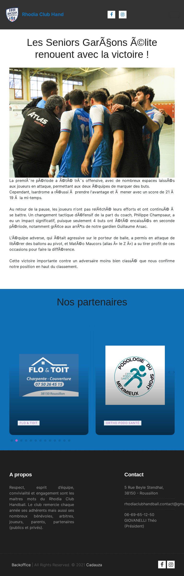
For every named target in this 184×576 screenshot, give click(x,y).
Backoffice (21, 564)
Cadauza (94, 564)
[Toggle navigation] (174, 14)
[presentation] (169, 372)
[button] (12, 440)
